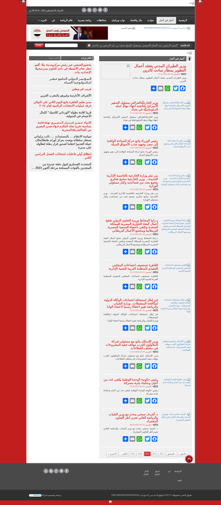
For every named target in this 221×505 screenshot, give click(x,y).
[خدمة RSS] (89, 45)
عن (169, 471)
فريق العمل (157, 472)
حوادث (150, 20)
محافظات (101, 20)
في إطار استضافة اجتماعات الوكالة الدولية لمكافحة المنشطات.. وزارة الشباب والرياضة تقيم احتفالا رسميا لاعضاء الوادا (131, 303)
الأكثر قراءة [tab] (86, 58)
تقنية (180, 480)
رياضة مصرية (85, 20)
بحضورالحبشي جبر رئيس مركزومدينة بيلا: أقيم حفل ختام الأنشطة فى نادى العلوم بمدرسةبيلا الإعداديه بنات (63, 68)
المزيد (43, 20)
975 (133, 454)
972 (154, 454)
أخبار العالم (145, 472)
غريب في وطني (81, 89)
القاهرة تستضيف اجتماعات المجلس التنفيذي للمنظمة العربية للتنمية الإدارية (133, 266)
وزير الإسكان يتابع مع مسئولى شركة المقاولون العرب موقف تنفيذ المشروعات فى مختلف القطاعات (131, 345)
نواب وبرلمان (118, 20)
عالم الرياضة (66, 20)
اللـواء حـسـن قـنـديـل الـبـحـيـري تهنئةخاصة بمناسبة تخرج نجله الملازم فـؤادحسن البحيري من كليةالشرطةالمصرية (63, 126)
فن (53, 20)
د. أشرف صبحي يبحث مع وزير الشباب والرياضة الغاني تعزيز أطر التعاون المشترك (133, 417)
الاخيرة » (112, 454)
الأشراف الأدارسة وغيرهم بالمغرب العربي (65, 95)
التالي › (123, 454)
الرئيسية (183, 20)
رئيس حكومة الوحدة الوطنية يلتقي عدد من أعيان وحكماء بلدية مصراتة (131, 381)
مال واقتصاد (136, 20)
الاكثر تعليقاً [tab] (54, 58)
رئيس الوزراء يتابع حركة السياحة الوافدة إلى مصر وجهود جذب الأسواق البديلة (132, 142)
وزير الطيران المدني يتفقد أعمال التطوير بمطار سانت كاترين (160, 68)
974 (140, 454)
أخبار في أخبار (166, 20)
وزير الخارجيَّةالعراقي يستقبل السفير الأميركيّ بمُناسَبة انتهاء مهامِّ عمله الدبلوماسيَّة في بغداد (134, 106)
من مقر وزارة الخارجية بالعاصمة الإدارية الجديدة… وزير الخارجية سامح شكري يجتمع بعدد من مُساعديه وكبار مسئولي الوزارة (132, 180)
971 (162, 454)
